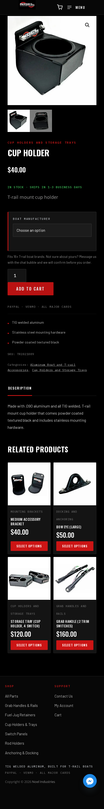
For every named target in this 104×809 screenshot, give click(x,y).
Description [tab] (20, 388)
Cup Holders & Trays (21, 724)
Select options (29, 546)
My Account (64, 705)
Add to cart (30, 289)
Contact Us (64, 696)
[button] (87, 25)
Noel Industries (43, 782)
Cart (58, 714)
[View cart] (59, 7)
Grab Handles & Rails (21, 705)
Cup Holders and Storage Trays (59, 370)
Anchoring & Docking (21, 752)
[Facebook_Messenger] (90, 781)
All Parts (11, 696)
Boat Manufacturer (31, 219)
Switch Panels (16, 733)
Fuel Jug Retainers (20, 714)
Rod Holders (14, 743)
